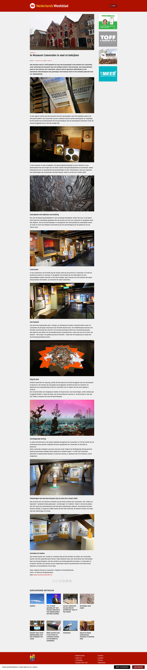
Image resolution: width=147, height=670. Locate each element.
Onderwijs (33, 52)
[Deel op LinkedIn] (67, 581)
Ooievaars (67, 633)
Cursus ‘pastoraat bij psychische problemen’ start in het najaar (70, 609)
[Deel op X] (57, 581)
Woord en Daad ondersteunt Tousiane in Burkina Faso (87, 636)
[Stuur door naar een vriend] (60, 581)
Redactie (49, 60)
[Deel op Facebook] (53, 581)
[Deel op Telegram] (70, 581)
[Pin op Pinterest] (63, 581)
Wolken (32, 606)
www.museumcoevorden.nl (43, 575)
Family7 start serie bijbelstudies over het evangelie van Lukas (36, 636)
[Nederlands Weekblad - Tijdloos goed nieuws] (49, 6)
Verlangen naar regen (85, 607)
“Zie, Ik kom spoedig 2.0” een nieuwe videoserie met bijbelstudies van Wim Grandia (53, 610)
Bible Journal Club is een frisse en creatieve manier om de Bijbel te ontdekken (53, 637)
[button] (113, 5)
